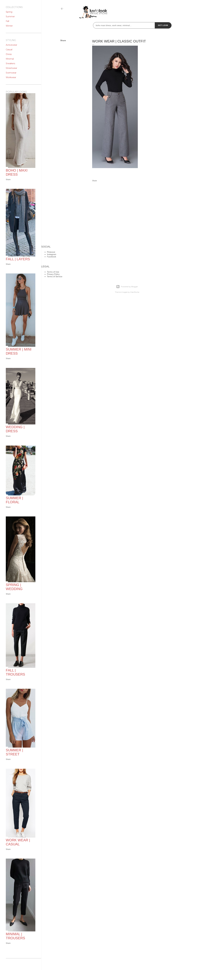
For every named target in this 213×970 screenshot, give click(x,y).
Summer (10, 16)
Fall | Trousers (15, 672)
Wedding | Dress (15, 429)
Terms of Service (54, 276)
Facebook (51, 256)
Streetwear (11, 68)
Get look (163, 25)
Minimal (10, 59)
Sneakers (10, 63)
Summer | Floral (14, 500)
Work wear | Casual (18, 842)
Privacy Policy (53, 274)
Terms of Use (53, 272)
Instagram (51, 254)
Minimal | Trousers (15, 936)
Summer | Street (14, 752)
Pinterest (51, 252)
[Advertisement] (164, 81)
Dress (9, 54)
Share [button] (63, 40)
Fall (7, 21)
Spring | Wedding (14, 587)
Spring (9, 12)
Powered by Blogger (129, 286)
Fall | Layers (18, 259)
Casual (9, 49)
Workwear (11, 77)
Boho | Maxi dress (17, 172)
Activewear (11, 45)
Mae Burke (134, 292)
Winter (9, 25)
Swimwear (11, 72)
